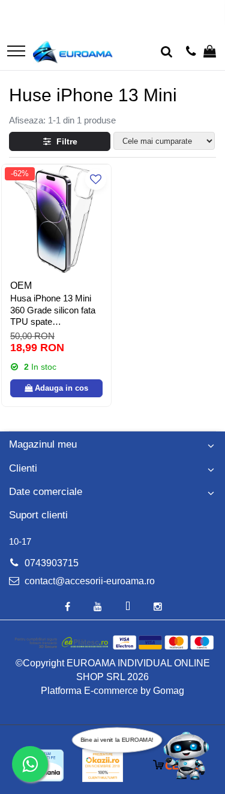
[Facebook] (68, 607)
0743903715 (50, 563)
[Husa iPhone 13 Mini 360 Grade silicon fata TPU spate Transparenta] (56, 218)
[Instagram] (158, 607)
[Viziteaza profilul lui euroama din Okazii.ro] (102, 765)
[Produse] (16, 51)
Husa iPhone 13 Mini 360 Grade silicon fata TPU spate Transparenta (52, 310)
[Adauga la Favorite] (95, 179)
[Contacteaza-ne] (191, 52)
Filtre (64, 141)
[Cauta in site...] (166, 52)
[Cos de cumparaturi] (209, 52)
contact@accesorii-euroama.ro (88, 581)
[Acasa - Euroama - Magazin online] (73, 52)
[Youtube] (98, 607)
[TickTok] (128, 607)
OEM (21, 285)
